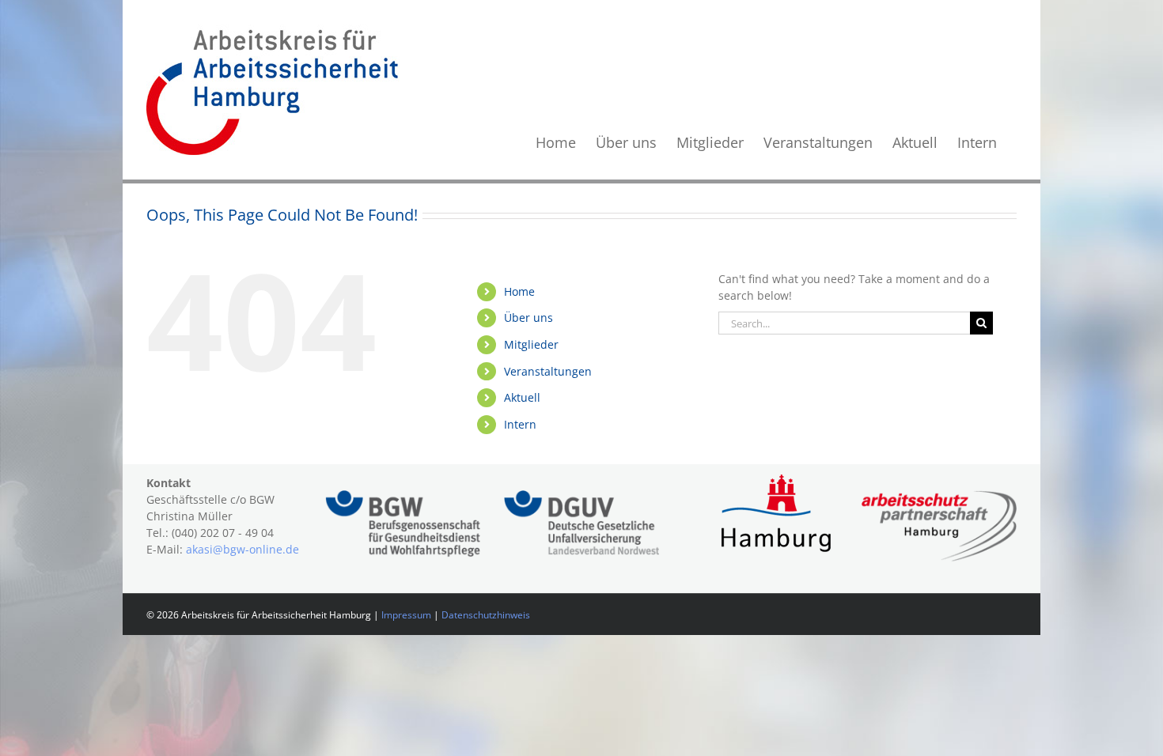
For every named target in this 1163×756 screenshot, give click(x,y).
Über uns (528, 317)
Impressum (406, 615)
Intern (520, 424)
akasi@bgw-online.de (242, 549)
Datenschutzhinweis (485, 615)
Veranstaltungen (548, 371)
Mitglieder (531, 344)
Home (519, 291)
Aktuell (522, 397)
